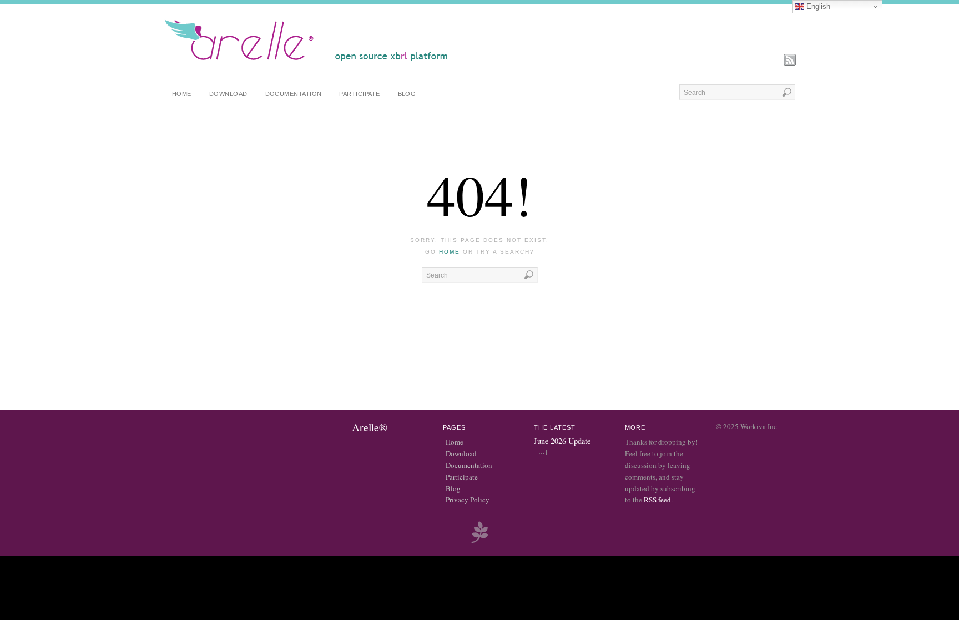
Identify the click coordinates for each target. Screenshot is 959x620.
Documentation (293, 93)
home (449, 252)
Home (181, 93)
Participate (359, 93)
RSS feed (657, 500)
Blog (407, 93)
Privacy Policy (467, 500)
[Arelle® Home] (306, 61)
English (817, 6)
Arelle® (369, 427)
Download (228, 93)
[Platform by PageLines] (479, 541)
